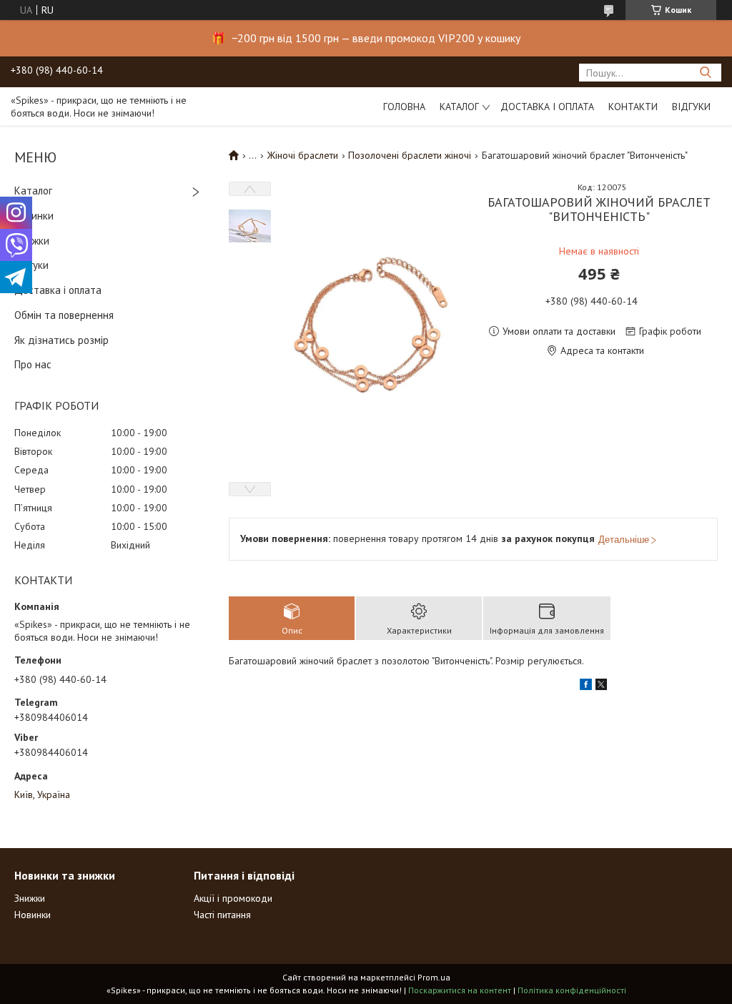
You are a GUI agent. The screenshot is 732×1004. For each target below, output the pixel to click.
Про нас (32, 364)
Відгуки (691, 106)
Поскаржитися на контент (459, 990)
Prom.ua (433, 977)
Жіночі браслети (302, 155)
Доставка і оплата (547, 106)
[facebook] (586, 686)
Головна (404, 106)
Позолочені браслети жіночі (409, 155)
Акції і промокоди (233, 898)
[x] (601, 686)
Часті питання (222, 914)
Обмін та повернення (64, 315)
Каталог (459, 106)
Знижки (31, 240)
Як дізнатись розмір (61, 340)
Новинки (34, 215)
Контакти (633, 106)
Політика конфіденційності (572, 990)
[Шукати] (705, 73)
